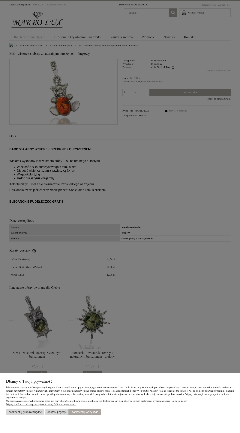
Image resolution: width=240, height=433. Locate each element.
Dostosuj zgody (56, 412)
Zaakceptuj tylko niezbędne (25, 412)
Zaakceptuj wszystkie (85, 412)
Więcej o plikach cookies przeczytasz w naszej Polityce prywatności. (41, 404)
